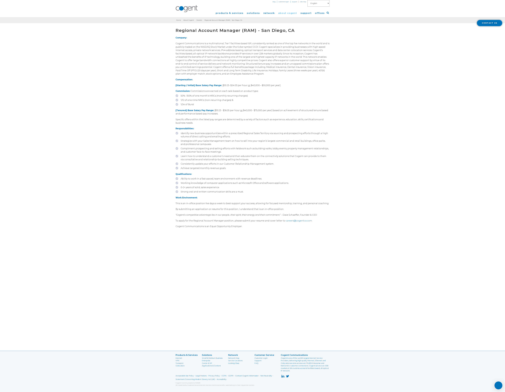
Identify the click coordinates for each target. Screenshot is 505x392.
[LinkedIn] (283, 377)
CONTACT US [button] (489, 23)
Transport (179, 363)
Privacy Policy (214, 376)
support (294, 2)
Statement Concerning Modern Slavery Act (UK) (195, 379)
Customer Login (260, 358)
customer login (284, 2)
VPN (177, 361)
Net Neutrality (266, 376)
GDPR (230, 376)
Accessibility (221, 379)
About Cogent (188, 20)
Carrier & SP (207, 363)
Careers (199, 20)
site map (303, 2)
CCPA (224, 376)
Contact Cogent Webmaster (247, 376)
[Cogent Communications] (187, 8)
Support (257, 361)
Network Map (233, 358)
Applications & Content (211, 366)
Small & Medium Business (212, 358)
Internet (179, 358)
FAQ (256, 363)
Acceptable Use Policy (185, 376)
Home (178, 20)
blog (274, 2)
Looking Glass (233, 363)
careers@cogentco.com (299, 220)
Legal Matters (201, 376)
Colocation (180, 366)
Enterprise (206, 361)
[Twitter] (287, 377)
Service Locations (235, 361)
